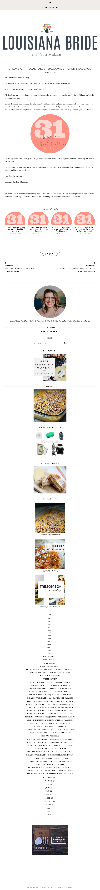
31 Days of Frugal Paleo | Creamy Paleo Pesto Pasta (50, 745)
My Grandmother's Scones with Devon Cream (50, 673)
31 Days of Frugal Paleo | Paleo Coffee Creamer (50, 695)
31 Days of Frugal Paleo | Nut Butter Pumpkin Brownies (50, 730)
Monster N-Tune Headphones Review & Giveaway (50, 771)
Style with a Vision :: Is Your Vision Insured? (50, 723)
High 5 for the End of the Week (50, 764)
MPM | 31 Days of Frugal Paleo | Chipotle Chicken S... (50, 752)
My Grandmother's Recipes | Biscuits (50, 749)
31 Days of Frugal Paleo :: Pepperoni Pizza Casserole (50, 774)
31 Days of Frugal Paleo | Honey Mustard (50, 758)
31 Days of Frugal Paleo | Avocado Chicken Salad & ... (50, 733)
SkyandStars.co (68, 888)
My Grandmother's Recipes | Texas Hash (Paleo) (50, 688)
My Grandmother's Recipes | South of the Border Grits (50, 717)
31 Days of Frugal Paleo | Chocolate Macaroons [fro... (50, 755)
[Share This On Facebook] (42, 254)
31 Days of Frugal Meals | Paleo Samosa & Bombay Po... (50, 742)
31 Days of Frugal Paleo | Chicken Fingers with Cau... (50, 711)
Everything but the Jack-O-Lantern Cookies (50, 682)
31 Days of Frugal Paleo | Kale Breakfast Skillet (50, 692)
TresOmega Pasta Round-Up (50, 607)
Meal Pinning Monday (50, 676)
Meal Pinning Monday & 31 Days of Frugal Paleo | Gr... (50, 720)
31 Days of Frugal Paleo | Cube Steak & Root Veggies (50, 701)
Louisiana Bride (44, 888)
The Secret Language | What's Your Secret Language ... (50, 669)
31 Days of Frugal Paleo (50, 65)
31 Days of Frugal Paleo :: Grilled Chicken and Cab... (50, 767)
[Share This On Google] (58, 254)
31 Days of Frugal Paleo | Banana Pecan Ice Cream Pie (50, 698)
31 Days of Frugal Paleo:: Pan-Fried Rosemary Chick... (50, 761)
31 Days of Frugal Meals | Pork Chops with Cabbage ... (50, 739)
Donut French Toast (50, 666)
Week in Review (50, 679)
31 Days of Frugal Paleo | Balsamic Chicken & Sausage (50, 707)
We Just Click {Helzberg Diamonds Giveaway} (50, 685)
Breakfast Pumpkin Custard (50, 535)
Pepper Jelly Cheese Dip (50, 571)
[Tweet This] (47, 254)
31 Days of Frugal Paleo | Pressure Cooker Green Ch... (50, 714)
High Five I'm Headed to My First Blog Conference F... (50, 704)
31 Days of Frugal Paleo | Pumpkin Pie (50, 726)
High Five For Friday (50, 736)
